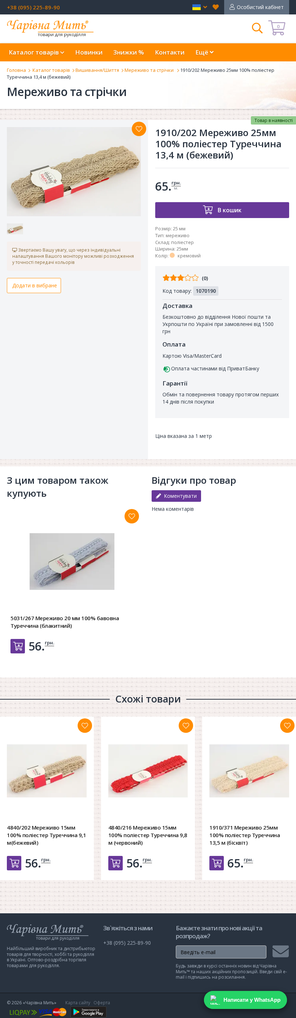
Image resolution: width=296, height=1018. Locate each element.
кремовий (189, 255)
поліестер (182, 242)
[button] (199, 7)
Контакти (169, 52)
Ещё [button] (202, 52)
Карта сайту (77, 1003)
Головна (16, 70)
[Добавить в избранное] (132, 516)
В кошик (228, 210)
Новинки (89, 52)
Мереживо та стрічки (150, 70)
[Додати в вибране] (139, 129)
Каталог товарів (51, 70)
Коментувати (179, 495)
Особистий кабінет (260, 7)
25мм (182, 248)
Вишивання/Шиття (97, 70)
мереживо (178, 235)
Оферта (101, 1003)
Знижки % (128, 52)
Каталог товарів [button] (34, 52)
